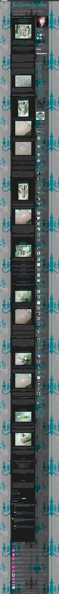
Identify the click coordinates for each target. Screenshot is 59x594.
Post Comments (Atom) (19, 544)
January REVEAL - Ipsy (41, 91)
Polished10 (38, 311)
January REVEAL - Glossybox (42, 95)
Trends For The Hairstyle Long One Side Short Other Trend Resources (41, 165)
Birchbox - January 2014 (41, 77)
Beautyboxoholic (39, 386)
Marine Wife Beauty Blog (40, 416)
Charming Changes (40, 87)
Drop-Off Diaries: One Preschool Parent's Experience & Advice (43, 188)
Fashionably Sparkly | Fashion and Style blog (41, 232)
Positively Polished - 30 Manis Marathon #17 (42, 86)
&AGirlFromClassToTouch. (41, 343)
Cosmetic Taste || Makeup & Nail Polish (41, 338)
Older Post (33, 543)
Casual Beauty (39, 411)
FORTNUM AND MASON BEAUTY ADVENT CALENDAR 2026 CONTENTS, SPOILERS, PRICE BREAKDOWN (41, 133)
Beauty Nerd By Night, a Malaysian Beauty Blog (40, 207)
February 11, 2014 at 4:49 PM (20, 518)
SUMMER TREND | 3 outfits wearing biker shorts (43, 234)
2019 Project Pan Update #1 (42, 203)
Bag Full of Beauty (40, 84)
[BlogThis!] (23, 498)
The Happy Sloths (39, 136)
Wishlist (25, 11)
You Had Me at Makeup (40, 408)
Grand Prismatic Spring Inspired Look (43, 159)
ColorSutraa (38, 191)
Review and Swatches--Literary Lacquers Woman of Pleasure (43, 372)
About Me (21, 11)
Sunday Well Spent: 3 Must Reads (43, 263)
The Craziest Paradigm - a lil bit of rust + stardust (41, 289)
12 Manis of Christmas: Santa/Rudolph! (43, 317)
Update (38, 335)
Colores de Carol (39, 238)
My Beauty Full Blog (40, 306)
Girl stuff (38, 196)
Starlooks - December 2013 (41, 93)
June (38, 71)
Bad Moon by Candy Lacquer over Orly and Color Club (43, 402)
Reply (15, 508)
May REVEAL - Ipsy (18, 565)
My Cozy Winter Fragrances (40, 142)
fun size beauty (39, 243)
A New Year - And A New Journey (42, 302)
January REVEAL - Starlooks (41, 88)
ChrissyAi (38, 273)
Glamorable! (39, 141)
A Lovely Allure (39, 251)
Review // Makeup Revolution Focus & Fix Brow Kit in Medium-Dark (43, 291)
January (39, 76)
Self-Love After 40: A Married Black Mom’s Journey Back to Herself (41, 150)
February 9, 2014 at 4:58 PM (23, 511)
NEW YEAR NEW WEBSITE (40, 244)
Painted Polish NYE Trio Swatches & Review (42, 269)
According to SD (39, 149)
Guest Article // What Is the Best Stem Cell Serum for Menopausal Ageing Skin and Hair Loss (43, 146)
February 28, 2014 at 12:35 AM (24, 525)
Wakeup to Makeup (39, 262)
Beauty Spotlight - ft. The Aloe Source (42, 80)
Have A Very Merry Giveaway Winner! (42, 377)
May (38, 72)
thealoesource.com (29, 305)
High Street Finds (39, 406)
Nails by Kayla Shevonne (40, 354)
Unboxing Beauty (39, 278)
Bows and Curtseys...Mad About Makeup (41, 158)
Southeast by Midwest (40, 417)
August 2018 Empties (43, 222)
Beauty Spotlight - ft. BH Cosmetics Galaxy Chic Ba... (42, 90)
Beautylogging (39, 365)
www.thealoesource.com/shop (23, 51)
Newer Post (14, 543)
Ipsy (36, 126)
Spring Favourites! (42, 347)
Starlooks (37, 123)
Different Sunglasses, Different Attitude (43, 228)
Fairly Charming (39, 316)
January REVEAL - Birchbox (41, 94)
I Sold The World (39, 283)
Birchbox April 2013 (42, 392)
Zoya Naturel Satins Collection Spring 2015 (43, 307)
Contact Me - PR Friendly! (38, 11)
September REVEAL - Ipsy (18, 549)
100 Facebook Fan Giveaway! (19, 561)
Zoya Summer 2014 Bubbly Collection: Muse (42, 340)
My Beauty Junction (39, 130)
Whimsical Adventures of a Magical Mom (40, 300)
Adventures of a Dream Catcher (41, 246)
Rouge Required (39, 370)
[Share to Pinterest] (25, 498)
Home (13, 11)
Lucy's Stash (38, 167)
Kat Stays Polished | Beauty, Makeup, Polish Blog (41, 257)
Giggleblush (38, 381)
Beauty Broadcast (39, 186)
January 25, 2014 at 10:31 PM (19, 503)
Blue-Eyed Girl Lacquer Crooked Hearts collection (43, 313)
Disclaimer (30, 11)
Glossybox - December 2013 (41, 96)
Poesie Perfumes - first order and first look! (43, 284)
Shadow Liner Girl (39, 211)
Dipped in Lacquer (39, 216)
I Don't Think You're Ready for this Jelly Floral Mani (42, 356)
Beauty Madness (39, 391)
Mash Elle (38, 413)
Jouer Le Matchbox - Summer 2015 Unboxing (42, 280)
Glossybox (37, 125)
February (39, 75)
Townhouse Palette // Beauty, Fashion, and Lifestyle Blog (41, 171)
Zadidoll (38, 182)
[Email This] (22, 498)
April (38, 73)
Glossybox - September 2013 (19, 553)
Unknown (17, 511)
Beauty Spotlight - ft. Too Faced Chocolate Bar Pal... (42, 83)
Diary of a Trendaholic (40, 152)
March (39, 74)
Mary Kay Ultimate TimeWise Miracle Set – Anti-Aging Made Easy (43, 154)
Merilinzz (38, 352)
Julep (37, 124)
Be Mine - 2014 (42, 360)
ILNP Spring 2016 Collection (42, 274)
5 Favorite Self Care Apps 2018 (42, 212)
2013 (38, 98)
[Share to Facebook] (24, 498)
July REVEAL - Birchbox (18, 586)
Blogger (34, 592)
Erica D (15, 503)
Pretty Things (39, 327)
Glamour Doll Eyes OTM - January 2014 (42, 79)
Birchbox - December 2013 (41, 92)
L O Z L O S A (39, 407)
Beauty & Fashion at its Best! (41, 412)
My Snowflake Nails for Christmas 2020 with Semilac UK (41, 169)
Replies (16, 510)
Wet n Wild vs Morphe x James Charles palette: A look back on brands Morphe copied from (41, 184)
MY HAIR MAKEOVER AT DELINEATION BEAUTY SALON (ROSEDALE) (43, 193)
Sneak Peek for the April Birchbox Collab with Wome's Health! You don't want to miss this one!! (41, 398)
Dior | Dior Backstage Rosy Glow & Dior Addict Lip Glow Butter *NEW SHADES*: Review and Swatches (43, 138)
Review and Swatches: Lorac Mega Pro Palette (43, 331)
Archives (16, 11)
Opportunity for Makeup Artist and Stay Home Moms (43, 323)
